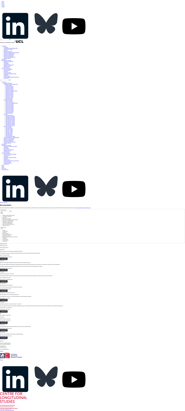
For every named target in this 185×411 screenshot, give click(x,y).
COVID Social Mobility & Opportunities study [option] (10, 219)
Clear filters (5, 243)
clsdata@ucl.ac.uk (5, 349)
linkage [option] (4, 230)
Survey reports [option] (5, 239)
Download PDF (3, 258)
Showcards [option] (5, 237)
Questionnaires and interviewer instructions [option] (10, 236)
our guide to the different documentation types (83, 207)
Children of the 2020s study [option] (7, 223)
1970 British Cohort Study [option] (7, 216)
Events (3, 4)
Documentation (4, 202)
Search (1, 243)
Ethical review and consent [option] (7, 234)
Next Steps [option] (4, 217)
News (3, 3)
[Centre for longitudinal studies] (19, 42)
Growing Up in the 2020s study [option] (8, 220)
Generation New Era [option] (6, 225)
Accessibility (12, 410)
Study (2, 212)
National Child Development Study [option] (9, 215)
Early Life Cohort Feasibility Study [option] (8, 224)
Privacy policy (2, 410)
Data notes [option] (4, 232)
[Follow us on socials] (15, 38)
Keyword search (3, 210)
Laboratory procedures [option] (6, 235)
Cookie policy (7, 410)
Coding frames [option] (5, 231)
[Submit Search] (10, 39)
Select (2, 213)
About (3, 2)
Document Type (3, 227)
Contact (3, 5)
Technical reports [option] (6, 240)
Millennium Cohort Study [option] (7, 218)
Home (3, 1)
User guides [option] (5, 241)
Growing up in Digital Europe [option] (8, 221)
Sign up (3, 6)
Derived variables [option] (6, 233)
